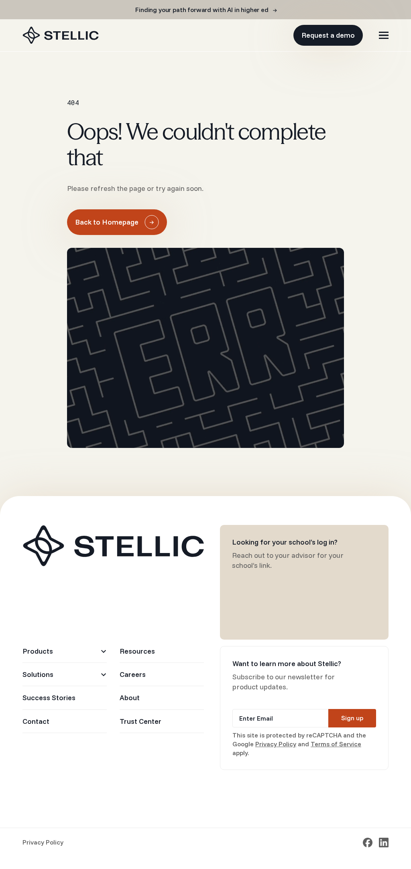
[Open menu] (384, 35)
